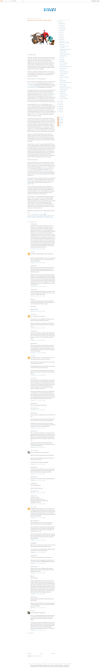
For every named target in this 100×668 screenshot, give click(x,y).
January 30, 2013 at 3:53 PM (38, 248)
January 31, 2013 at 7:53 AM (38, 427)
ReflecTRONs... (62, 61)
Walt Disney (46, 73)
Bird (30, 181)
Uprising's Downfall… (64, 73)
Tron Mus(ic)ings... (63, 96)
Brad (28, 181)
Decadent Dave (60, 119)
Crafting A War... (63, 52)
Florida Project (50, 215)
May (61, 35)
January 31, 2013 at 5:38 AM (38, 409)
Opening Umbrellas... (63, 86)
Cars (32, 128)
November (62, 25)
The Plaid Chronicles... (64, 94)
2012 (60, 101)
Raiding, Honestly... (63, 64)
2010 (60, 104)
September (62, 28)
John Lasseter (46, 216)
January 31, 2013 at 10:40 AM (38, 464)
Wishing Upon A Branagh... (65, 42)
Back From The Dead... (64, 63)
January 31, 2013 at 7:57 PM (38, 492)
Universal (33, 217)
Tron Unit (59, 125)
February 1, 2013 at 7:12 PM (38, 573)
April (61, 37)
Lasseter (34, 196)
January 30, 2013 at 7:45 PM (38, 311)
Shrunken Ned (60, 122)
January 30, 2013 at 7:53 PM (38, 328)
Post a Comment (31, 633)
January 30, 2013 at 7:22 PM (38, 296)
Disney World (36, 78)
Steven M (32, 506)
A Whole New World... (64, 89)
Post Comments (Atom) (37, 656)
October (61, 26)
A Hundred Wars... (63, 91)
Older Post (53, 653)
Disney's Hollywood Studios (33, 87)
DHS (32, 215)
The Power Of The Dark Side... (65, 54)
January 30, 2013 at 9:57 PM (38, 340)
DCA (45, 186)
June (61, 34)
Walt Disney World (38, 104)
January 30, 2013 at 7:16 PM (38, 286)
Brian (32, 252)
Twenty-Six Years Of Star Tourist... (66, 82)
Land (34, 128)
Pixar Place (39, 138)
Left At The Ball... (63, 84)
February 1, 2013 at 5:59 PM (38, 563)
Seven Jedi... (62, 75)
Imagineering (40, 216)
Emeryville (43, 166)
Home (42, 653)
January (61, 41)
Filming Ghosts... (63, 93)
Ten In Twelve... (62, 70)
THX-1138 (60, 124)
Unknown (32, 314)
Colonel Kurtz (60, 117)
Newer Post (30, 653)
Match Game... (62, 44)
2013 (60, 21)
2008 (60, 108)
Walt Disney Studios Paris (44, 171)
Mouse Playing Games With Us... (66, 87)
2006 (60, 111)
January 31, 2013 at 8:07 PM (38, 503)
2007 (60, 110)
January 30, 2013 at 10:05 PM (38, 352)
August (61, 30)
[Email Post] (45, 214)
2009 (60, 106)
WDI (30, 154)
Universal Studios (52, 94)
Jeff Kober (32, 378)
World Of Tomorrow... (63, 55)
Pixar (31, 165)
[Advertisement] (38, 643)
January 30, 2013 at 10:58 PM (38, 375)
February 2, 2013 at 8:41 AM (38, 630)
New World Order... (63, 80)
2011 (60, 102)
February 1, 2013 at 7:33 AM (38, 540)
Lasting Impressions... (64, 68)
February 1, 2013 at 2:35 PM (38, 552)
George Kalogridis (32, 216)
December (62, 23)
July (61, 32)
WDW (52, 217)
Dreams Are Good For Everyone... (66, 66)
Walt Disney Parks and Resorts (43, 217)
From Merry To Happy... (64, 98)
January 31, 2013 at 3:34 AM (38, 400)
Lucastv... (61, 79)
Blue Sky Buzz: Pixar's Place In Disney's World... (65, 50)
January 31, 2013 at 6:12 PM (38, 480)
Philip (32, 610)
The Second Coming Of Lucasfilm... (64, 46)
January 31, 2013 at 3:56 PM (38, 473)
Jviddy (32, 355)
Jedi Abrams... (62, 59)
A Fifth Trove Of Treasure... (65, 77)
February (61, 39)
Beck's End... (62, 57)
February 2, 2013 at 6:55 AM (38, 607)
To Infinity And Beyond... (64, 71)
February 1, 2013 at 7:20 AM (38, 517)
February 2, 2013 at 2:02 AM (38, 593)
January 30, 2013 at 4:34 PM (38, 262)
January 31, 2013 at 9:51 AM (38, 447)
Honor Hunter (33, 450)
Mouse (41, 94)
